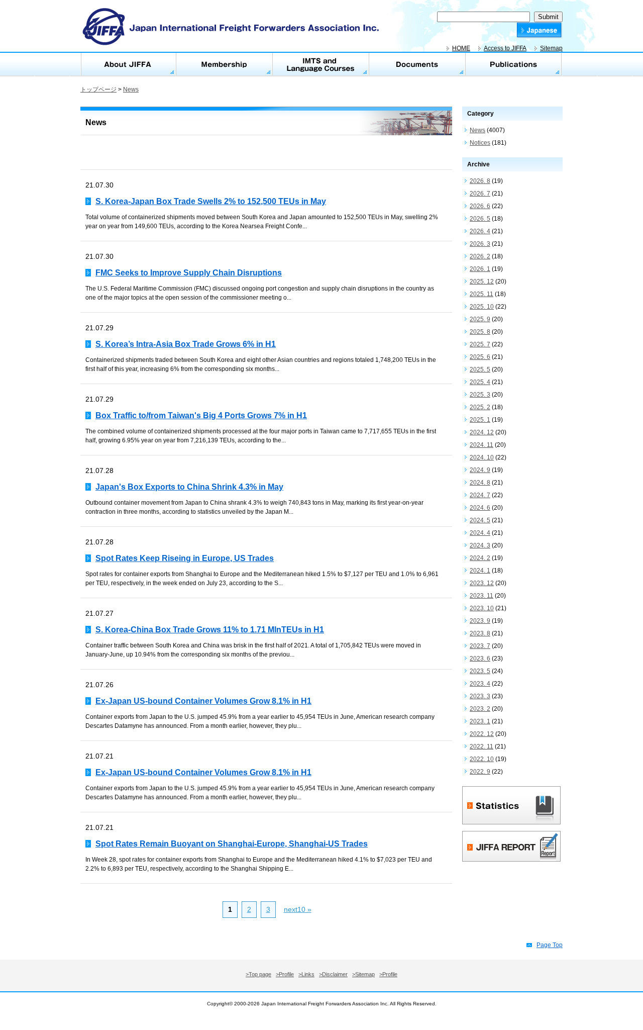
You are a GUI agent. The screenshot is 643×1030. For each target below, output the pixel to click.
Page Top (550, 945)
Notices (480, 142)
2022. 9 (480, 771)
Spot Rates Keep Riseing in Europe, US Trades (184, 558)
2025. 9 (480, 319)
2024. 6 (480, 507)
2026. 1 (480, 268)
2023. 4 (480, 683)
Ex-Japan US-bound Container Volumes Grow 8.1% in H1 (203, 701)
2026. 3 (480, 243)
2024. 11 (481, 444)
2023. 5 (480, 671)
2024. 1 (480, 570)
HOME (461, 48)
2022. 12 (482, 733)
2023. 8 (480, 633)
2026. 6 (480, 206)
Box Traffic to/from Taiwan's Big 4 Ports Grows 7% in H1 (201, 415)
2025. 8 (480, 331)
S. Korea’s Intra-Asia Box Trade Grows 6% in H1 (185, 344)
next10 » (297, 909)
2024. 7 (480, 495)
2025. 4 (480, 382)
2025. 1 (480, 419)
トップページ (98, 89)
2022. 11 (481, 746)
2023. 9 (480, 620)
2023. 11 (481, 595)
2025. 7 (480, 344)
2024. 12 (482, 432)
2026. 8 (480, 180)
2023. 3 (480, 696)
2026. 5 (480, 218)
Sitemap (551, 48)
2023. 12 (482, 583)
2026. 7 (480, 193)
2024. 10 (482, 457)
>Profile (285, 974)
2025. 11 (481, 294)
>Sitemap (363, 974)
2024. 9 (480, 470)
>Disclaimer (333, 974)
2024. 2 (480, 557)
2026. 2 (480, 256)
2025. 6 (480, 356)
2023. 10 (482, 608)
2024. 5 (480, 520)
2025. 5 (480, 369)
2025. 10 (482, 306)
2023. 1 (480, 721)
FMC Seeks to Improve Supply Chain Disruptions (188, 272)
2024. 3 (480, 545)
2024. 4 (480, 532)
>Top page (258, 974)
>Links (306, 974)
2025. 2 (480, 407)
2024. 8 (480, 482)
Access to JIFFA (505, 48)
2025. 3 (480, 394)
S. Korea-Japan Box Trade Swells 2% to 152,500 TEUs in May (210, 201)
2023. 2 (480, 708)
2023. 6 (480, 658)
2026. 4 (480, 231)
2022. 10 (482, 759)
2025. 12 (482, 281)
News (131, 89)
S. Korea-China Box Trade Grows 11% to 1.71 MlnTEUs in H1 (209, 629)
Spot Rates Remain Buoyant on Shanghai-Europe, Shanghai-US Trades (231, 843)
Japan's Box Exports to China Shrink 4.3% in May (189, 487)
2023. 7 (480, 645)
